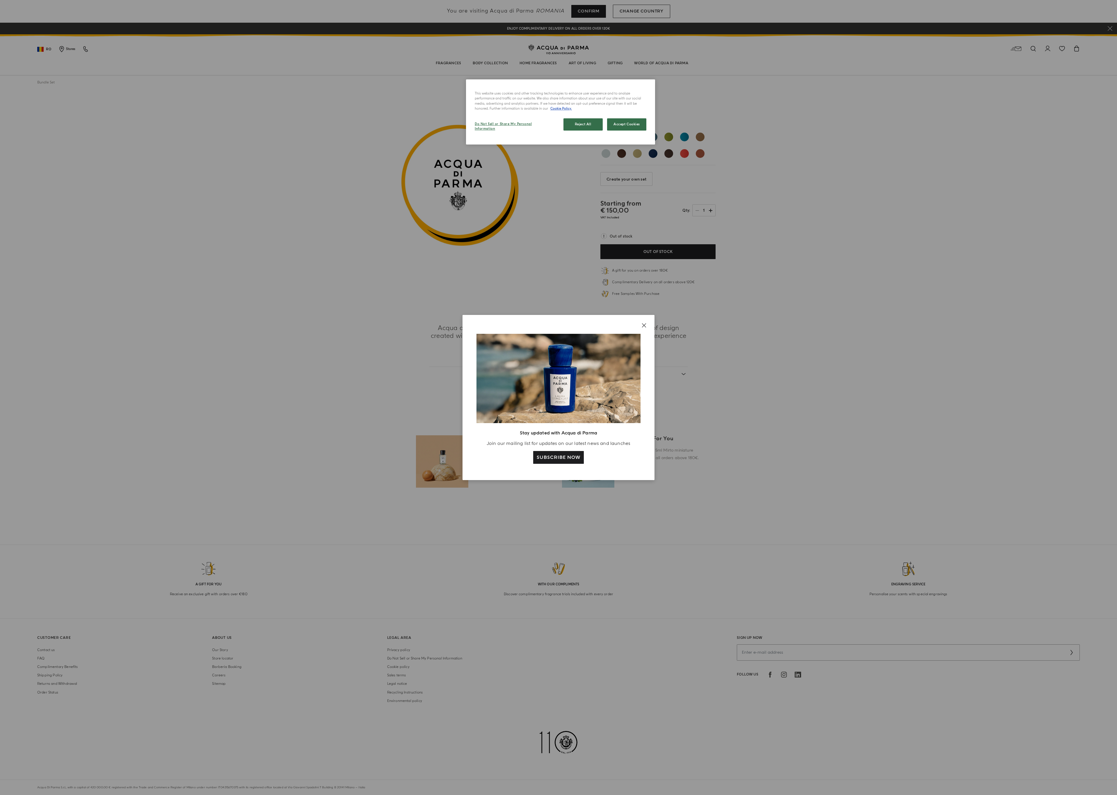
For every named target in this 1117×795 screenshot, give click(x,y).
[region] (560, 112)
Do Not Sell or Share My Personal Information (503, 126)
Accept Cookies (626, 124)
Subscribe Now (558, 457)
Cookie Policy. (561, 108)
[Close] (644, 325)
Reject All (583, 124)
